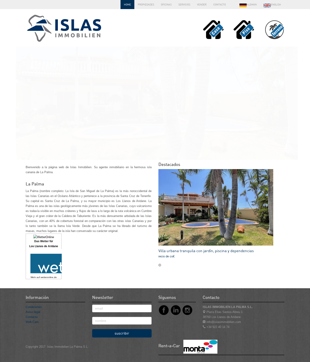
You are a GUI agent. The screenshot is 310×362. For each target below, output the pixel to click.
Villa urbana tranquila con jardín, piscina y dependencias (206, 250)
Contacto (219, 4)
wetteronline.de (49, 277)
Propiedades (146, 4)
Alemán (252, 4)
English (276, 4)
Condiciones (34, 307)
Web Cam (32, 322)
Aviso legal (33, 312)
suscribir (122, 333)
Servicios (184, 4)
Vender (202, 4)
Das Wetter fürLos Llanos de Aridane (43, 244)
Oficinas (166, 4)
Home (127, 4)
